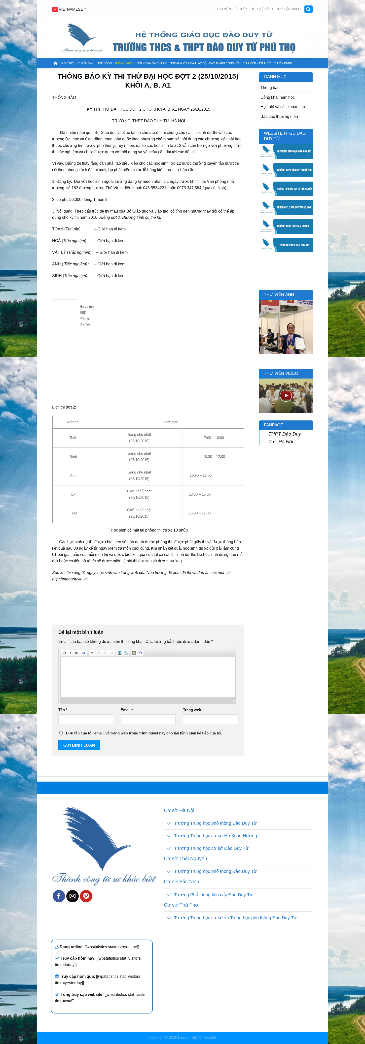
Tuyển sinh (86, 63)
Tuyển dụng (283, 63)
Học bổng (104, 63)
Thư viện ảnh (262, 9)
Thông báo (122, 63)
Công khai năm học (277, 97)
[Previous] (261, 330)
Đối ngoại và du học (152, 63)
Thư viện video (288, 9)
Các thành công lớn (225, 63)
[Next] (310, 330)
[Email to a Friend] (72, 896)
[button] (65, 653)
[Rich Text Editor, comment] (148, 677)
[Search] (308, 9)
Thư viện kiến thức (232, 9)
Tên (62, 710)
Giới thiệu (68, 63)
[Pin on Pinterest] (86, 896)
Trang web (192, 710)
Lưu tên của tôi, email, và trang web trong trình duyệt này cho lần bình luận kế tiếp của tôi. (144, 733)
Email (127, 710)
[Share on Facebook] (59, 896)
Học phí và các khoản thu (282, 106)
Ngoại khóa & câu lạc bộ (188, 63)
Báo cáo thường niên (279, 116)
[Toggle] (169, 823)
